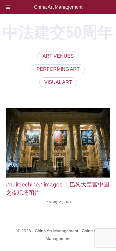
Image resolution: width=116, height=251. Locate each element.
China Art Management (58, 7)
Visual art (58, 82)
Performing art (58, 69)
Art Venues (58, 56)
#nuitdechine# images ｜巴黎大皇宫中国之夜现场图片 (57, 188)
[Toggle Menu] (8, 7)
